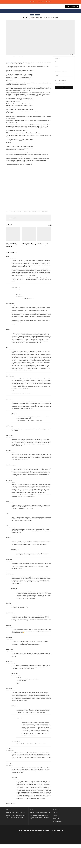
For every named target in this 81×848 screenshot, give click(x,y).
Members (51, 10)
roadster (24, 211)
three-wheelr (34, 211)
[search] (72, 75)
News (11, 10)
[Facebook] (72, 11)
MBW (14, 211)
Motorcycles (18, 10)
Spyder (29, 211)
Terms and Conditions (57, 821)
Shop (51, 830)
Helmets (26, 10)
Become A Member (74, 6)
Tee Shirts (45, 10)
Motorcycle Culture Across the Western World (29, 244)
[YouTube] (74, 11)
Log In (67, 6)
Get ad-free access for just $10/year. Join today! (40, 1)
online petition (11, 62)
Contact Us (55, 813)
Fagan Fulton (9, 374)
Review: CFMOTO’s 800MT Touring (42, 244)
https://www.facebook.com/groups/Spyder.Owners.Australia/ (29, 420)
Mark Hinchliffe (26, 14)
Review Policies (56, 818)
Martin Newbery (14, 740)
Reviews (32, 10)
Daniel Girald (9, 559)
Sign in (56, 61)
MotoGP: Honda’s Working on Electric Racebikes (11, 245)
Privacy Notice (56, 816)
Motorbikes (32, 14)
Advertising (55, 812)
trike (39, 211)
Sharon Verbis (9, 661)
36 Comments (50, 14)
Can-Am (11, 211)
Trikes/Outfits (37, 14)
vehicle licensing (44, 211)
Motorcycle (19, 211)
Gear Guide (38, 10)
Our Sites (55, 815)
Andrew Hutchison (10, 303)
